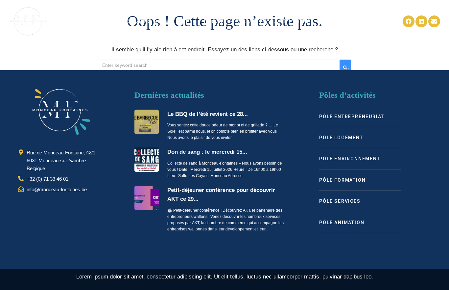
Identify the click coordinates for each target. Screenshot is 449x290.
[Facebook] (408, 21)
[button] (159, 21)
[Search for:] (217, 65)
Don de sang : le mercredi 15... (207, 152)
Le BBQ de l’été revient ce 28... (207, 114)
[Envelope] (434, 21)
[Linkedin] (421, 21)
